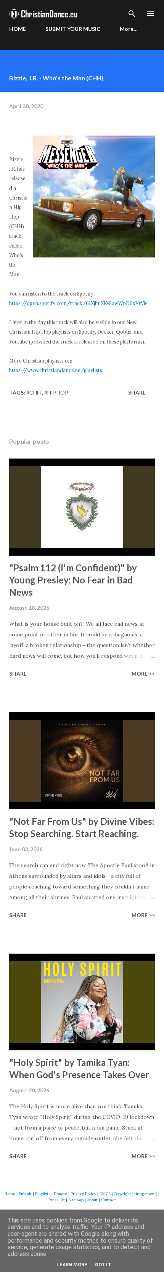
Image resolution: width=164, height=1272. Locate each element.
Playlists (42, 1193)
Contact (108, 1199)
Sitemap (76, 1199)
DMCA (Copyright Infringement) (128, 1193)
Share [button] (137, 392)
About (92, 1199)
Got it (103, 1264)
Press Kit (56, 1199)
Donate (60, 1193)
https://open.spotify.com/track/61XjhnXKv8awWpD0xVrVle (78, 303)
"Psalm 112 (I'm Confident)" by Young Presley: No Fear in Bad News (73, 580)
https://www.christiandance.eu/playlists (55, 370)
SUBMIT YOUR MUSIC (72, 29)
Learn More (71, 1264)
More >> (143, 673)
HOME (17, 29)
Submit (25, 1193)
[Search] (132, 13)
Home (10, 1193)
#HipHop (56, 392)
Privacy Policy (83, 1193)
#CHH (34, 392)
